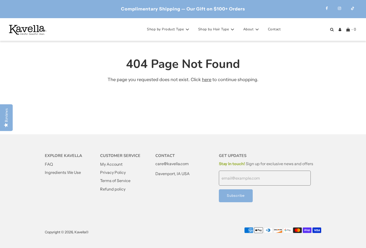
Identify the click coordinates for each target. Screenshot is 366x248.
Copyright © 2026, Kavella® (67, 232)
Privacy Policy (113, 172)
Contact (274, 29)
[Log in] (340, 29)
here (206, 79)
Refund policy (112, 189)
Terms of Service (115, 180)
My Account (111, 164)
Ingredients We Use (63, 172)
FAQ (49, 164)
